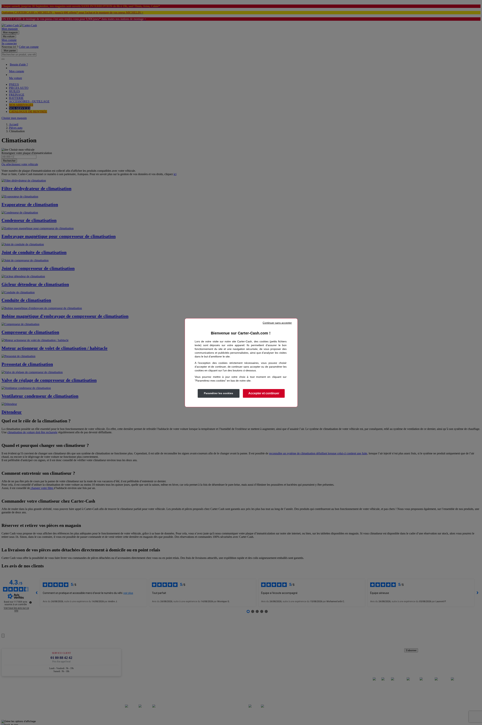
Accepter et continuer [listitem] (263, 393)
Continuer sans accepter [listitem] (277, 322)
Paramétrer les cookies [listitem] (218, 393)
